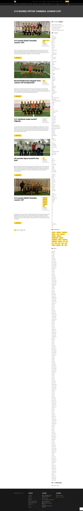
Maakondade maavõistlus (55, 125)
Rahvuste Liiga (54, 170)
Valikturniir (58, 245)
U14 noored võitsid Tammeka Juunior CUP (25, 199)
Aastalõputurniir (54, 38)
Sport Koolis (53, 184)
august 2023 (53, 303)
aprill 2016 (53, 430)
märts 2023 (53, 310)
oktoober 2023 (54, 300)
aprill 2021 (53, 343)
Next (22, 230)
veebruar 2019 (54, 381)
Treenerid (60, 241)
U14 (43, 206)
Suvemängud (54, 190)
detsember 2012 (54, 468)
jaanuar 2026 (54, 261)
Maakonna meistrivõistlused (56, 128)
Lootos (61, 1)
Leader (53, 113)
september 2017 (54, 406)
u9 (52, 243)
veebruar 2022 (54, 329)
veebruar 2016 (54, 433)
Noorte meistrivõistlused (55, 151)
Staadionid (53, 186)
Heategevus (53, 80)
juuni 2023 (53, 306)
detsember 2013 (54, 459)
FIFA (52, 71)
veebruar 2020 (54, 364)
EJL (52, 60)
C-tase (53, 48)
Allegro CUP (53, 42)
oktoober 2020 (54, 352)
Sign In (67, 1)
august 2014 (53, 452)
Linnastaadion (54, 116)
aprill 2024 (53, 291)
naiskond (61, 237)
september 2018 (54, 388)
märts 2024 (53, 293)
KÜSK (52, 109)
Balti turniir (53, 45)
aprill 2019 (53, 378)
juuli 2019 (53, 374)
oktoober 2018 (54, 387)
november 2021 (54, 333)
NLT (52, 148)
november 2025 (54, 264)
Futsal (52, 76)
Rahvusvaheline (54, 171)
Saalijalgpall (53, 174)
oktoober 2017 (54, 404)
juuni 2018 (53, 393)
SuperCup (53, 187)
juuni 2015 (53, 442)
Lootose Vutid (54, 119)
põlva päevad (54, 241)
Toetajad (48, 4)
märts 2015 (53, 443)
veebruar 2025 (54, 277)
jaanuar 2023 (54, 313)
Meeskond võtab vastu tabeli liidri (57, 24)
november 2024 (54, 281)
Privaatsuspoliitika (60, 495)
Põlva (52, 161)
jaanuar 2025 (54, 278)
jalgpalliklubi (64, 232)
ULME (52, 225)
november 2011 (54, 471)
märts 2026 (53, 258)
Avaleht (33, 1)
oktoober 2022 (54, 317)
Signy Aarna (53, 176)
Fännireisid (53, 70)
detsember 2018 (54, 384)
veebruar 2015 (54, 445)
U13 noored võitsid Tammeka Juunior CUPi (25, 42)
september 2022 (54, 319)
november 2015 (54, 436)
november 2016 (54, 420)
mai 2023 (53, 307)
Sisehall (53, 177)
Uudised (40, 1)
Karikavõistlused (54, 92)
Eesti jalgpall (53, 57)
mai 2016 (53, 429)
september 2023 (54, 301)
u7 (63, 241)
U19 (52, 216)
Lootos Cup (30, 495)
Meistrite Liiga (54, 134)
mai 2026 (53, 255)
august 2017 (53, 407)
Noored (53, 1)
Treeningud (35, 4)
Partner (53, 158)
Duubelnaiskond (54, 54)
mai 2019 (53, 377)
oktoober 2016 (54, 422)
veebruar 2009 (54, 478)
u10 (55, 243)
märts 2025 (53, 275)
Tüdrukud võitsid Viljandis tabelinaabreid (58, 30)
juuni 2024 (53, 288)
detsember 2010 (54, 477)
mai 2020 (53, 359)
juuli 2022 (53, 322)
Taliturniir (53, 193)
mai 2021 (53, 342)
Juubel (53, 89)
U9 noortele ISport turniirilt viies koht (26, 159)
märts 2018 (53, 397)
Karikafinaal (53, 90)
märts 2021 (53, 345)
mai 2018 (53, 394)
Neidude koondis (54, 147)
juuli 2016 (53, 426)
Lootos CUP (30, 4)
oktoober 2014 (54, 449)
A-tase (53, 35)
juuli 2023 (53, 304)
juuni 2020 (53, 358)
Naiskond (48, 1)
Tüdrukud (53, 200)
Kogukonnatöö (54, 99)
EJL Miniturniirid (54, 61)
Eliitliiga (53, 63)
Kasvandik (53, 93)
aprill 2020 (53, 361)
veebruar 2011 (54, 475)
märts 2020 (53, 362)
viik (62, 245)
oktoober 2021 (54, 335)
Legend (53, 115)
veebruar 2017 (54, 416)
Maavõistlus (53, 129)
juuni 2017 (53, 410)
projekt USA (65, 239)
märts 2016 (53, 432)
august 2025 (53, 268)
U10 (52, 203)
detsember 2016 (54, 419)
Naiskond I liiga (16, 4)
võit (65, 245)
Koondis (53, 105)
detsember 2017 (54, 401)
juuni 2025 (53, 271)
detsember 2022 (54, 314)
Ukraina (53, 245)
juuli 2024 (53, 287)
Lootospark (43, 4)
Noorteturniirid (54, 154)
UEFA (52, 222)
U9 (43, 158)
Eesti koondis (54, 58)
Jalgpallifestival (54, 86)
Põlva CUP (53, 163)
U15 (65, 243)
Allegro (53, 41)
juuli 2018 (53, 391)
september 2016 (54, 423)
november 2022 (54, 316)
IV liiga (53, 84)
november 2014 (54, 448)
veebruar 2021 (54, 346)
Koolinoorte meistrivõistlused (56, 100)
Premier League (54, 164)
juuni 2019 (53, 375)
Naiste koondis (54, 145)
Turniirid (57, 1)
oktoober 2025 (54, 265)
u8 (66, 241)
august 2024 (53, 285)
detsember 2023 (54, 297)
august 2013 (53, 462)
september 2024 (54, 284)
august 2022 (53, 320)
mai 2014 (53, 455)
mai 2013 (53, 464)
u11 (59, 243)
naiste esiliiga (54, 239)
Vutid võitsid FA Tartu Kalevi (56, 28)
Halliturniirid (45, 197)
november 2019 (54, 368)
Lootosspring (54, 122)
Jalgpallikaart (54, 87)
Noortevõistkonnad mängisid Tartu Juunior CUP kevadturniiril (27, 82)
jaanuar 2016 (54, 435)
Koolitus (53, 103)
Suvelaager (53, 189)
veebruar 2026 (54, 259)
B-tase (53, 44)
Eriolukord (53, 64)
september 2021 (54, 336)
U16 (52, 212)
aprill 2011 (53, 474)
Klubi (36, 1)
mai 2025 (53, 272)
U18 (52, 215)
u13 (62, 243)
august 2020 (53, 355)
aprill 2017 (53, 413)
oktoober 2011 (54, 472)
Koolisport (53, 102)
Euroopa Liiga (54, 67)
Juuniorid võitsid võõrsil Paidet (56, 27)
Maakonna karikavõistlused (32, 502)
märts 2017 (53, 414)
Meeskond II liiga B (24, 4)
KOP (52, 106)
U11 (43, 80)
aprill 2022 (53, 326)
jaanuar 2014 (54, 458)
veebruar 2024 (54, 294)
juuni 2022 (53, 323)
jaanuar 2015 (54, 446)
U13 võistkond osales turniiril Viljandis (25, 120)
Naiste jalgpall (54, 144)
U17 (52, 213)
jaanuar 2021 (54, 348)
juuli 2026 (53, 252)
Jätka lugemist (18, 57)
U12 (52, 206)
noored (60, 239)
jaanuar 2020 (54, 365)
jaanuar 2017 (54, 417)
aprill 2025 (53, 274)
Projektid (53, 167)
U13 (48, 40)
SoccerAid (53, 180)
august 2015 (53, 439)
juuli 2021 (53, 339)
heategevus (58, 232)
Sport (52, 183)
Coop (52, 51)
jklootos (45, 43)
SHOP (39, 4)
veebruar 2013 (54, 465)
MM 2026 (53, 138)
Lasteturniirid (53, 112)
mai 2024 (53, 290)
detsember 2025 (54, 262)
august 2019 (53, 372)
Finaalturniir (53, 73)
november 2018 (54, 385)
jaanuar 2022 (54, 330)
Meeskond (43, 1)
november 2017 (54, 403)
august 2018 (53, 390)
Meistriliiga (53, 132)
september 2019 (54, 371)
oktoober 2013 (54, 461)
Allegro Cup (30, 499)
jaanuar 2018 (54, 400)
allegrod (53, 232)
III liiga (53, 83)
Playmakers (53, 160)
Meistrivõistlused (54, 135)
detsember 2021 (54, 332)
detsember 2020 (54, 349)
